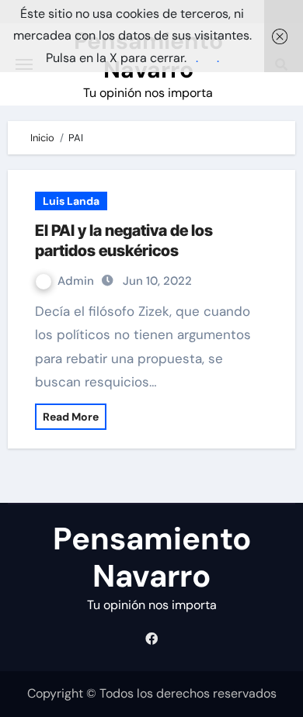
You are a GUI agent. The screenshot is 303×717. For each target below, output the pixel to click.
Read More (71, 417)
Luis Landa (71, 201)
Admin (77, 281)
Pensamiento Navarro (152, 557)
